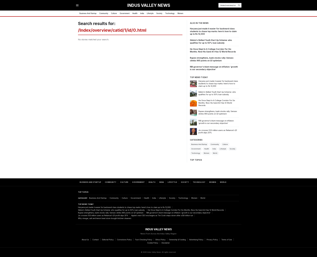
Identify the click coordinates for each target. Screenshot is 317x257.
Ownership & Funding (177, 240)
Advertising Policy (196, 240)
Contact (95, 240)
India (142, 13)
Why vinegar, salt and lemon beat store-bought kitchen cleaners (104, 218)
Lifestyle (150, 13)
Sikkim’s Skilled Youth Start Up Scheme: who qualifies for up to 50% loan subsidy (111, 210)
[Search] (239, 5)
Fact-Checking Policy (143, 240)
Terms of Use (226, 240)
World (215, 153)
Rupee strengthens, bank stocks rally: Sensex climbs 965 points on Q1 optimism (110, 213)
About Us (85, 240)
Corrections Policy (124, 240)
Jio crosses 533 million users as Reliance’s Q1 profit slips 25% (103, 215)
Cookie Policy (152, 243)
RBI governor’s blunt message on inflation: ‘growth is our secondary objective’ (178, 213)
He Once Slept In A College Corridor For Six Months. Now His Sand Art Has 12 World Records (186, 210)
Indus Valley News (148, 5)
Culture (114, 13)
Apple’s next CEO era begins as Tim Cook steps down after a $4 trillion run (162, 215)
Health (134, 13)
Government (125, 13)
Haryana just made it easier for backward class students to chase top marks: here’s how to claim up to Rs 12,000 (213, 31)
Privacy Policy (212, 240)
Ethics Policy (161, 240)
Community (103, 13)
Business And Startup (87, 13)
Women (180, 13)
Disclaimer (166, 243)
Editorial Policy (108, 240)
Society (159, 13)
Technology (170, 13)
